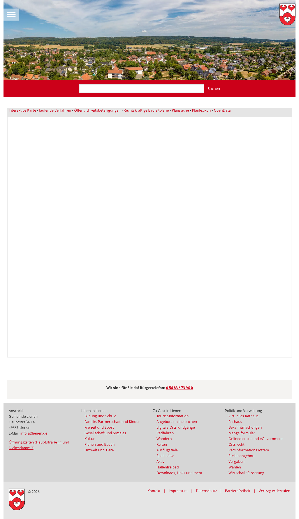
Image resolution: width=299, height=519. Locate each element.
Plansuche (180, 110)
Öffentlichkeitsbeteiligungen (97, 110)
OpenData (222, 110)
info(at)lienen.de (33, 433)
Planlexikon (201, 110)
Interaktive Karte (22, 110)
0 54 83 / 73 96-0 (179, 387)
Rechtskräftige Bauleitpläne (146, 110)
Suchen (214, 88)
